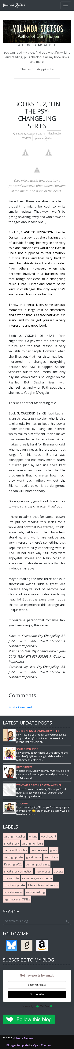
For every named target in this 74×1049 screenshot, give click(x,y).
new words (43, 871)
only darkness (13, 892)
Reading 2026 (13, 864)
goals (53, 850)
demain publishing (38, 864)
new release (39, 850)
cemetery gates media (37, 878)
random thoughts (15, 850)
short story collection (18, 871)
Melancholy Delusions (43, 885)
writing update (13, 857)
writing (33, 836)
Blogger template (17, 1045)
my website (11, 878)
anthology (51, 857)
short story (11, 843)
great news (33, 857)
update (58, 871)
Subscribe (37, 994)
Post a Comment (20, 707)
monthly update (14, 885)
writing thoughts (14, 836)
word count (48, 836)
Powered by (28, 1006)
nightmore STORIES (17, 899)
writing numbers (32, 843)
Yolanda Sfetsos (23, 1038)
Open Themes (42, 1045)
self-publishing (35, 892)
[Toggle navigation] (65, 5)
